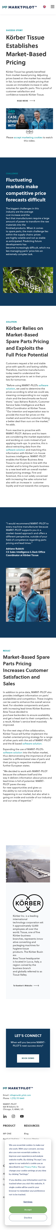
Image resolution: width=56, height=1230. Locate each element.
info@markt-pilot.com (20, 1095)
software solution (15, 450)
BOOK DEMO (28, 1058)
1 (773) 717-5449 (17, 1098)
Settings (27, 1201)
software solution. (32, 744)
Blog (26, 1134)
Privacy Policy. (30, 1167)
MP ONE (7, 1134)
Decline (28, 1217)
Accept (28, 1209)
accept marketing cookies (28, 137)
